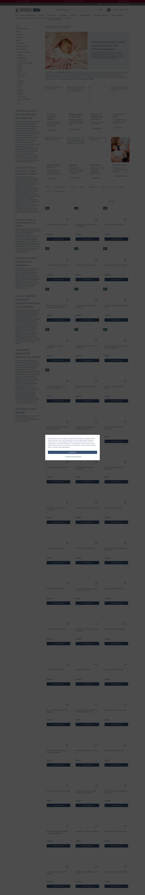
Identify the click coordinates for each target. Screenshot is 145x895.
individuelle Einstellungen (73, 457)
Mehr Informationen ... (64, 447)
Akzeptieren (72, 452)
